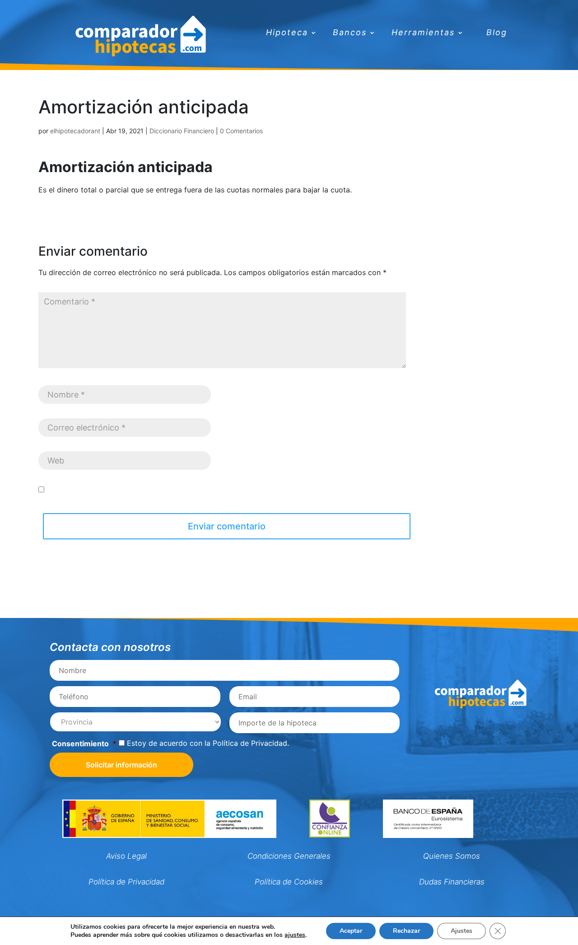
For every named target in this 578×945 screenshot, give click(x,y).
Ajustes (461, 930)
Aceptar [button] (351, 930)
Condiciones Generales (289, 856)
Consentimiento (84, 743)
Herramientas (423, 33)
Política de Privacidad (250, 743)
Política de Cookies (289, 881)
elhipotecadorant (75, 131)
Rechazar (406, 930)
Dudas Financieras (452, 881)
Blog (496, 33)
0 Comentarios (241, 131)
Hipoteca (287, 33)
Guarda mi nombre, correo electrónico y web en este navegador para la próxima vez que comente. (216, 489)
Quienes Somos (451, 856)
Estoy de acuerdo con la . (208, 743)
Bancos (350, 33)
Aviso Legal (126, 856)
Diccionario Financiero (181, 131)
